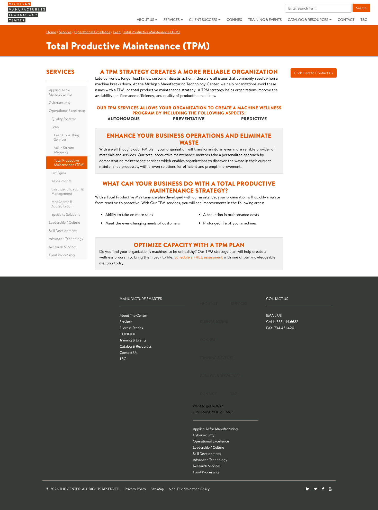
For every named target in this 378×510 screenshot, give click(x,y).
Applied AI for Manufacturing (60, 92)
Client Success (203, 19)
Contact (346, 19)
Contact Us (128, 352)
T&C (364, 19)
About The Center (133, 315)
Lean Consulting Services (66, 137)
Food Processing (62, 255)
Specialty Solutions (65, 214)
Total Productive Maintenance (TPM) (151, 32)
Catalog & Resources (308, 19)
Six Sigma (58, 173)
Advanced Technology (66, 238)
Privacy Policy (135, 489)
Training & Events (265, 19)
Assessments (61, 181)
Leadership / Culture (64, 222)
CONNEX (234, 19)
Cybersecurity (59, 102)
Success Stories (131, 327)
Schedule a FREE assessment (198, 257)
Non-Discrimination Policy (189, 489)
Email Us (274, 315)
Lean (117, 32)
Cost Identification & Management (67, 191)
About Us (145, 19)
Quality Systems (63, 118)
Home (51, 32)
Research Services (63, 247)
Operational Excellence (92, 32)
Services (171, 19)
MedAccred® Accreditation (62, 204)
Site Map (157, 489)
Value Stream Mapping (64, 150)
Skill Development (63, 230)
